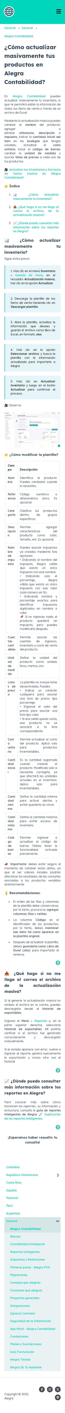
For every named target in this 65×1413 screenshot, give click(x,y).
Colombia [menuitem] (13, 1167)
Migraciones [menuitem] (18, 1275)
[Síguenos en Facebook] (42, 1389)
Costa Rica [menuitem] (13, 1182)
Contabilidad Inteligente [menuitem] (27, 1244)
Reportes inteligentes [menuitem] (25, 1252)
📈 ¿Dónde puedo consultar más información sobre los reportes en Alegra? (36, 227)
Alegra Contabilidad (18, 36)
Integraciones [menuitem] (20, 1306)
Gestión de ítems (29, 275)
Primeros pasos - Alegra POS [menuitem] (30, 1267)
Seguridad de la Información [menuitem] (30, 1321)
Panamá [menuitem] (12, 1198)
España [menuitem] (11, 1190)
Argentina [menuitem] (13, 1213)
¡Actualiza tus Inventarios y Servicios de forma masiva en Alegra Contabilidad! (32, 173)
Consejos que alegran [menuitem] (25, 1282)
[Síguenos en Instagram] (50, 1389)
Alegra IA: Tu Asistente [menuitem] (26, 1367)
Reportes (40, 1021)
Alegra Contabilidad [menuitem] (25, 1229)
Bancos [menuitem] (15, 1236)
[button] (58, 1175)
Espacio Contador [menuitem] (22, 1313)
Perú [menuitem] (9, 1205)
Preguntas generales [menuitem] (24, 1298)
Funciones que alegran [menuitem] (26, 1290)
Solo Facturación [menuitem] (22, 1352)
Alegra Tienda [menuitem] (20, 1359)
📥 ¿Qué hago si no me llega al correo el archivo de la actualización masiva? (36, 211)
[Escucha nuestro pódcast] (58, 1397)
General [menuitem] (11, 1221)
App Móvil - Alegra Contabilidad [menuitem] (32, 1329)
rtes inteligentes (31, 1118)
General (10, 28)
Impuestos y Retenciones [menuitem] (27, 1259)
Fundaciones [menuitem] (19, 1336)
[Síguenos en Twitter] (58, 1389)
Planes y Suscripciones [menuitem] (25, 1344)
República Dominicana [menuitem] (22, 1175)
